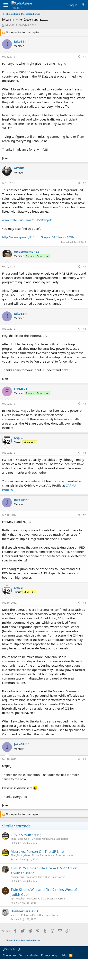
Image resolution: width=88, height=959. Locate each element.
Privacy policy (49, 955)
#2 (84, 183)
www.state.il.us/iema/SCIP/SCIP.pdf (27, 220)
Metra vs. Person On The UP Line (37, 851)
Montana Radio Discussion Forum (46, 898)
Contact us (9, 955)
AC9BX (19, 168)
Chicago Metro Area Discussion (50, 839)
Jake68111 (11, 25)
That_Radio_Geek (20, 839)
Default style (13, 949)
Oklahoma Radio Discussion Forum (45, 877)
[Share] (78, 56)
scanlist (15, 915)
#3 (84, 266)
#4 (84, 328)
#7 (84, 515)
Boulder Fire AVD (24, 911)
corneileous (17, 877)
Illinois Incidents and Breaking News (52, 855)
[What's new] (83, 5)
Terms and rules (28, 955)
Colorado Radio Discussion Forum (40, 915)
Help (64, 955)
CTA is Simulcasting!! (27, 834)
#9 (84, 759)
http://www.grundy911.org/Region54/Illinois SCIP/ (38, 237)
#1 (84, 56)
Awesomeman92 (26, 251)
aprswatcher (18, 898)
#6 (84, 452)
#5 (84, 403)
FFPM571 (20, 389)
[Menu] (5, 5)
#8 (84, 602)
